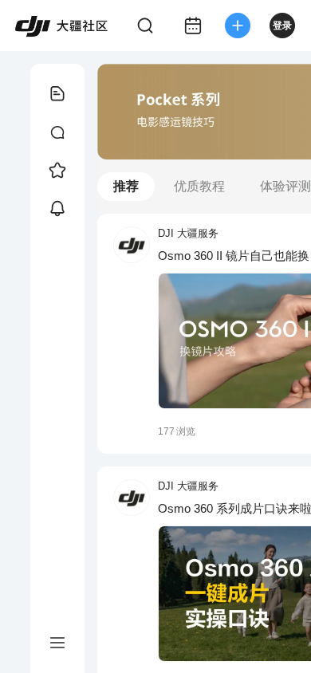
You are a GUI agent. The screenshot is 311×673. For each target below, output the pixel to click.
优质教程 (199, 186)
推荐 (126, 186)
